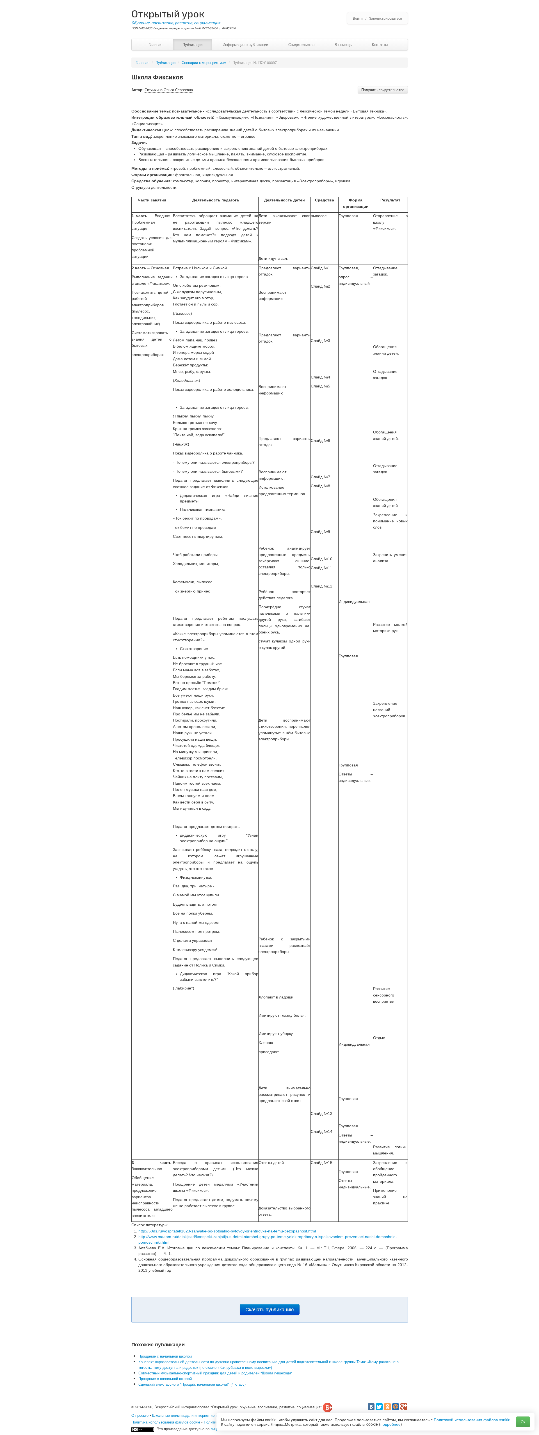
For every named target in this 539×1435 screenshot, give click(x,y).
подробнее (390, 1424)
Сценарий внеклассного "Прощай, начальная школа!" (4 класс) (192, 1384)
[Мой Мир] (395, 1406)
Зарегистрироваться (385, 18)
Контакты (380, 44)
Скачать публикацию (269, 1309)
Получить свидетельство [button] (382, 89)
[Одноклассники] (387, 1406)
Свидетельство (301, 44)
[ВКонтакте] (371, 1406)
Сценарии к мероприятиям (204, 62)
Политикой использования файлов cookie (472, 1419)
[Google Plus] (403, 1406)
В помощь (343, 44)
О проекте (140, 1415)
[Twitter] (379, 1406)
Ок (523, 1421)
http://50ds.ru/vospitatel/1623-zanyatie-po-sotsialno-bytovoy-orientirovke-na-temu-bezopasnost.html (227, 1231)
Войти (358, 18)
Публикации (192, 44)
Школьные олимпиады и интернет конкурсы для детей (198, 1415)
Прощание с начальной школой (165, 1356)
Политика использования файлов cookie (165, 1422)
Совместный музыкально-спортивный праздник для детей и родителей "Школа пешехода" (215, 1373)
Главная (155, 44)
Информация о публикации (245, 44)
